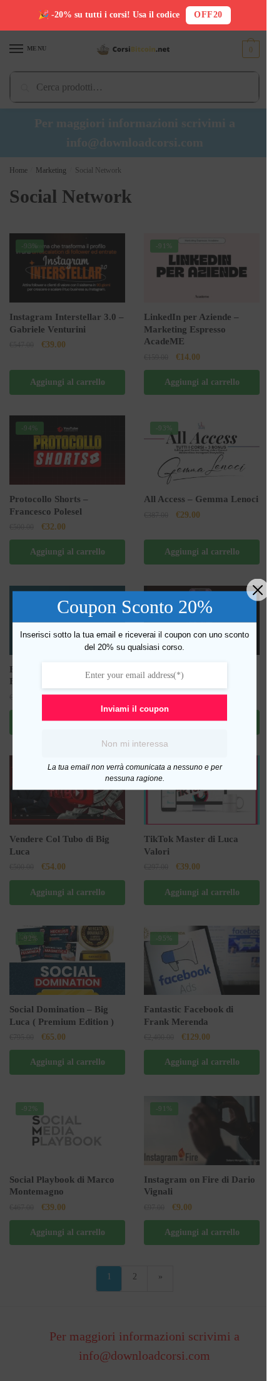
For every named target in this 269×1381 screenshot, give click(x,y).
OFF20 (208, 14)
